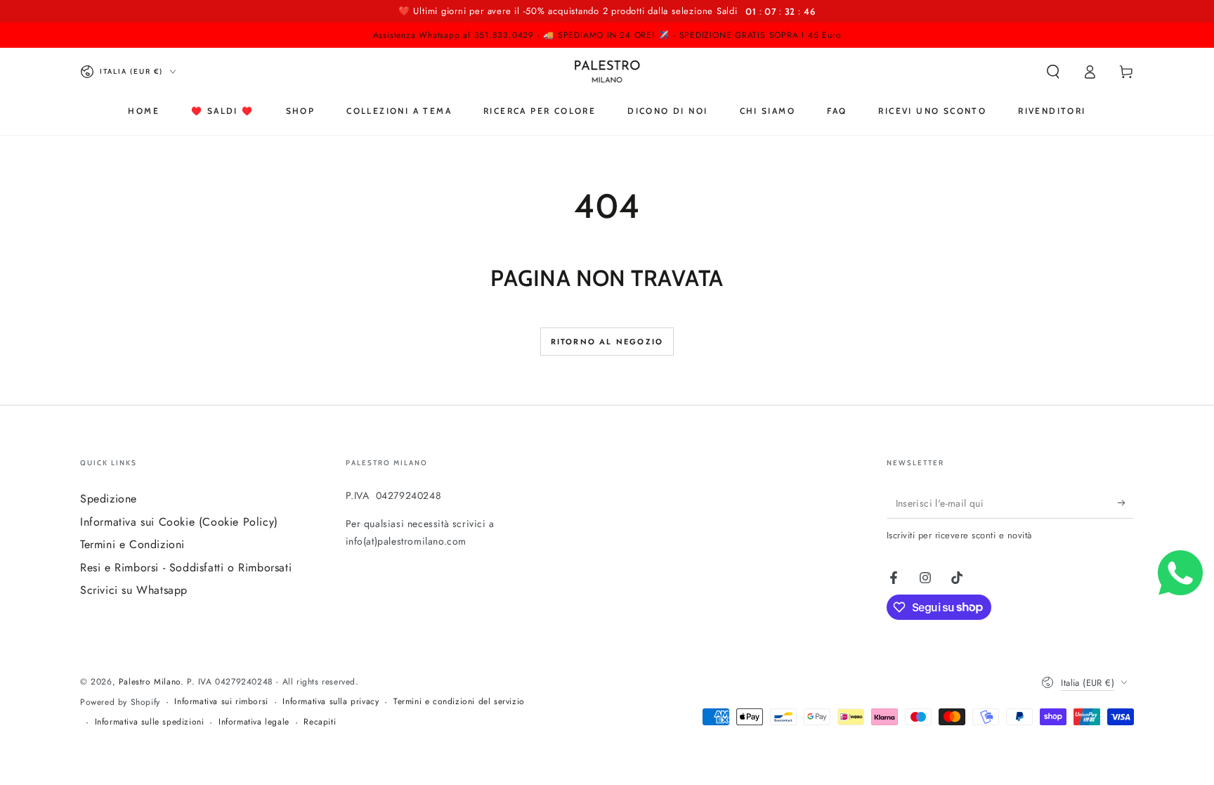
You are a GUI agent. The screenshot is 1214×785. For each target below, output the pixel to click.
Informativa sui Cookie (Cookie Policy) (179, 522)
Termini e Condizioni (132, 544)
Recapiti (320, 722)
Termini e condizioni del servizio (459, 702)
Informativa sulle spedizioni (149, 722)
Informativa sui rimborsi (221, 702)
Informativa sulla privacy (330, 702)
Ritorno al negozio (607, 341)
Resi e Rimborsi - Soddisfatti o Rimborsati (186, 567)
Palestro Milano (150, 681)
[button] (1053, 71)
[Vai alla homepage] (607, 71)
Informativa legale (253, 722)
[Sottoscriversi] (1126, 502)
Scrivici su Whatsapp (134, 590)
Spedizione (108, 499)
